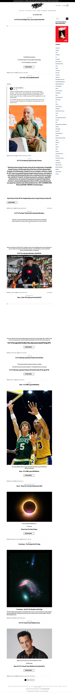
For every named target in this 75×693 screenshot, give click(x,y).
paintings (57, 126)
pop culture (30, 17)
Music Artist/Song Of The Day (61, 117)
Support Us (55, 686)
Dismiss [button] (60, 1)
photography (58, 129)
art (56, 57)
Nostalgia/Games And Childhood (61, 124)
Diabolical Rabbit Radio (26, 686)
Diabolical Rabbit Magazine (60, 81)
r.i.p (22, 481)
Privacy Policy (36, 691)
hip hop (22, 379)
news (22, 72)
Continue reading (29, 67)
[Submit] (67, 19)
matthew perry (22, 676)
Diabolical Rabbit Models (18, 686)
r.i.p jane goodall (28, 155)
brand (57, 66)
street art (57, 151)
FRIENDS (18, 676)
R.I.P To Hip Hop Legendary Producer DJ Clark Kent (29, 358)
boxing (19, 208)
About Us (22, 10)
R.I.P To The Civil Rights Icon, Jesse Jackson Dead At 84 (29, 19)
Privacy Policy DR (30, 691)
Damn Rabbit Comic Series (60, 79)
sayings (57, 140)
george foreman (22, 208)
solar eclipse (29, 539)
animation (57, 50)
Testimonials (60, 686)
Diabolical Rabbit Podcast (52, 10)
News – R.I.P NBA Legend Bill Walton (29, 385)
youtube (57, 174)
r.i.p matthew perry (32, 676)
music (18, 292)
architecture (58, 54)
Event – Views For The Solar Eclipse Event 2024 (29, 486)
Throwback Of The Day (59, 158)
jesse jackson (19, 72)
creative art (58, 77)
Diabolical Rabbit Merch (60, 84)
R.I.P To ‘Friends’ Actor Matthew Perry (29, 623)
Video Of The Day (59, 164)
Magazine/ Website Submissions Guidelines (42, 686)
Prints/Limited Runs (59, 133)
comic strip (57, 72)
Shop (26, 10)
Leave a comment (49, 208)
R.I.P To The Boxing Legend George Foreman (29, 160)
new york (28, 355)
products (57, 135)
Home (20, 10)
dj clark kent (18, 379)
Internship (38, 10)
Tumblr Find (58, 160)
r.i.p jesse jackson (25, 72)
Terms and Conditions (44, 691)
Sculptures (57, 142)
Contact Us (34, 10)
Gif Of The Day (58, 99)
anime (57, 52)
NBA (19, 481)
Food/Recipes (58, 93)
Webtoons (57, 169)
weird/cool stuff (58, 171)
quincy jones (24, 352)
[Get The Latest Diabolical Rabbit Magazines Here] (62, 34)
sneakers (57, 146)
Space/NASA (29, 542)
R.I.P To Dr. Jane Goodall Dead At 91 (29, 77)
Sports (30, 158)
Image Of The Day (59, 106)
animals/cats (58, 48)
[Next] (33, 680)
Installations (58, 108)
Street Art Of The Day (59, 153)
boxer (16, 208)
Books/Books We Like (59, 63)
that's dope (57, 156)
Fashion (57, 88)
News (27, 17)
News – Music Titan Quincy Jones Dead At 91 (29, 297)
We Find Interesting (59, 167)
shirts (56, 144)
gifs (56, 102)
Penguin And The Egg (20, 617)
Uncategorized (58, 162)
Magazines (39, 687)
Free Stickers (33, 686)
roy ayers (25, 292)
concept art (58, 75)
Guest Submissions (44, 10)
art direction (58, 59)
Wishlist (35, 687)
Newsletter (51, 686)
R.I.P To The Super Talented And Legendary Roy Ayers (29, 213)
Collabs (57, 68)
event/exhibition (26, 484)
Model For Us (30, 10)
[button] (58, 5)
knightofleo (9, 84)
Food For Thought (59, 90)
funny (57, 95)
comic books (58, 70)
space (24, 617)
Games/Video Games (59, 97)
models (57, 113)
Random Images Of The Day (60, 138)
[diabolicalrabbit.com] (37, 5)
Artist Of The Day (58, 61)
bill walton (17, 481)
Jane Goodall (19, 155)
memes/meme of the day (60, 111)
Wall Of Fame (65, 686)
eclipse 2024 (24, 539)
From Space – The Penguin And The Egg (29, 544)
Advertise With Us (10, 686)
